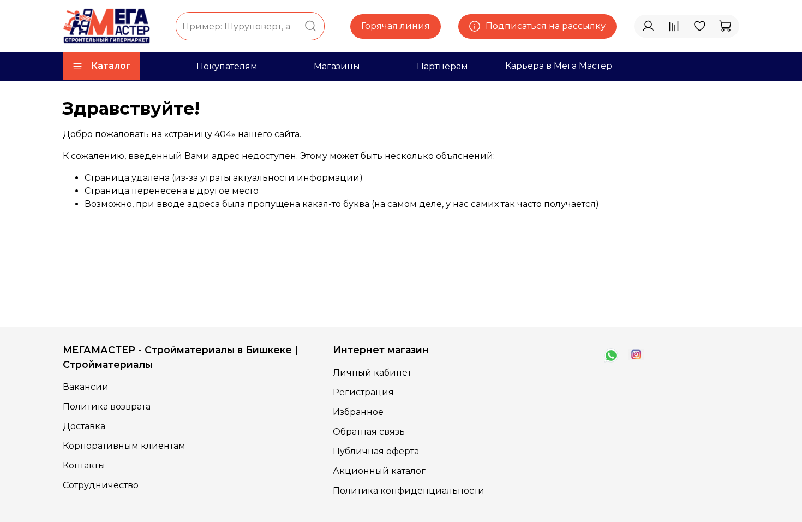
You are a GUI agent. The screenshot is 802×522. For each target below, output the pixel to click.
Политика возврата (107, 406)
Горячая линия (395, 26)
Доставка (84, 426)
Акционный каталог (379, 471)
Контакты (84, 465)
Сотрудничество (101, 485)
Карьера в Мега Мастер (558, 66)
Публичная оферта (376, 451)
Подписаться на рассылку (546, 26)
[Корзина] (725, 26)
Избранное (358, 412)
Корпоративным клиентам (124, 446)
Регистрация (363, 392)
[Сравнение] (674, 26)
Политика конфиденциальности (408, 490)
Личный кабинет (372, 372)
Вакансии (86, 387)
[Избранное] (699, 26)
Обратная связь (369, 431)
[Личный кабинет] (648, 26)
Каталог (110, 66)
